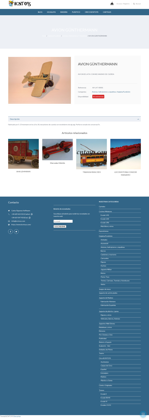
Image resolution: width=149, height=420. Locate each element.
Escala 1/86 (105, 223)
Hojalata (51, 12)
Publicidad (102, 338)
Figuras (103, 262)
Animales (104, 240)
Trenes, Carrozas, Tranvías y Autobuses (115, 281)
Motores (102, 331)
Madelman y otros (105, 327)
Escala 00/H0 (105, 398)
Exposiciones (103, 231)
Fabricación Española (108, 305)
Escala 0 (104, 394)
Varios (103, 284)
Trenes (101, 390)
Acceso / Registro (123, 4)
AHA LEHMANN (23, 171)
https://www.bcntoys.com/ (21, 225)
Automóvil (104, 243)
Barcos (103, 251)
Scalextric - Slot (104, 346)
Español (103, 369)
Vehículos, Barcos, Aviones (110, 319)
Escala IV (104, 401)
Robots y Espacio (105, 342)
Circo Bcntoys (91, 12)
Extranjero (104, 373)
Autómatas (105, 362)
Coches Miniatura (105, 211)
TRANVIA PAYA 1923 (91, 172)
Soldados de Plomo (106, 350)
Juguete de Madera (106, 298)
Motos (103, 273)
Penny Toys (105, 277)
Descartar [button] (17, 416)
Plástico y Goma (106, 380)
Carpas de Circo (106, 366)
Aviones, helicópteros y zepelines (74, 36)
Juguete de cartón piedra (108, 293)
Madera (63, 12)
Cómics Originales (105, 385)
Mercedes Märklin (57, 163)
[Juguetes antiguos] (19, 6)
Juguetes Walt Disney (107, 324)
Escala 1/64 (105, 219)
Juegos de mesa (105, 289)
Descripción (15, 119)
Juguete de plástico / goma (109, 311)
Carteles (107, 12)
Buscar (138, 4)
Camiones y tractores (108, 255)
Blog (40, 12)
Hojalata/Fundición (54, 36)
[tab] (74, 119)
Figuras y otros (106, 315)
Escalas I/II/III (106, 405)
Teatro (101, 353)
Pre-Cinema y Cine (105, 335)
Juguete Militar (106, 269)
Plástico (76, 12)
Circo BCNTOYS (105, 358)
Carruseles (105, 258)
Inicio (44, 36)
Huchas (103, 266)
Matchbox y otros (107, 226)
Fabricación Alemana (108, 301)
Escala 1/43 (105, 215)
